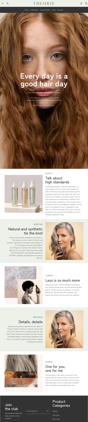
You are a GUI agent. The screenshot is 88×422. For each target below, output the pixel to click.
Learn (54, 10)
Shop (26, 10)
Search (55, 411)
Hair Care (56, 415)
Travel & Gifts (45, 10)
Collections (34, 10)
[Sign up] (47, 411)
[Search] (7, 3)
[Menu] (2, 3)
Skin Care (56, 419)
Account (60, 10)
